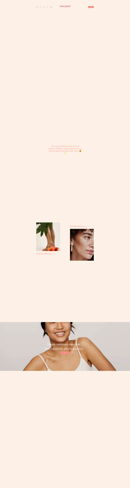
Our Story (65, 352)
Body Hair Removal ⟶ (45, 254)
